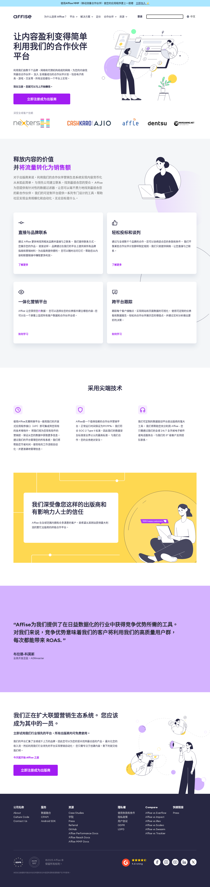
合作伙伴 (109, 16)
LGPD (121, 829)
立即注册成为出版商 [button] (42, 99)
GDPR (121, 825)
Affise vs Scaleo (154, 825)
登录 (139, 16)
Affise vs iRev (153, 821)
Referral (73, 825)
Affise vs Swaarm (155, 829)
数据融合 (46, 812)
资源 (121, 16)
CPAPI (45, 817)
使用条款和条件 (126, 812)
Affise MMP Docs (79, 841)
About (17, 812)
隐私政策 (123, 817)
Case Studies (76, 812)
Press (72, 821)
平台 (72, 16)
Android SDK (48, 821)
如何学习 (23, 334)
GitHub (73, 829)
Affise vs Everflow (155, 812)
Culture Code (21, 817)
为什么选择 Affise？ (55, 16)
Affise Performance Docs (83, 833)
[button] (164, 17)
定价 (98, 16)
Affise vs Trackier (155, 833)
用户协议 (123, 821)
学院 (71, 817)
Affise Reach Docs (79, 837)
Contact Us (20, 821)
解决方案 (85, 16)
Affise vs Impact (154, 817)
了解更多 (23, 264)
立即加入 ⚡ (142, 3)
